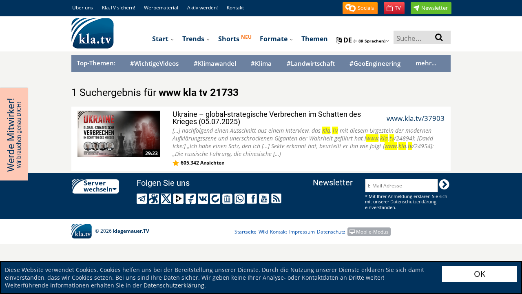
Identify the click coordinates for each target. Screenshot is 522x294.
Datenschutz (331, 231)
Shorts (235, 38)
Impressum (302, 231)
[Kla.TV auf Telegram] (143, 199)
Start (161, 38)
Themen (314, 38)
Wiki (263, 231)
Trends (194, 38)
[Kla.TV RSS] (277, 198)
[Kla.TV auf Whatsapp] (240, 199)
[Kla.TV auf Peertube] (179, 199)
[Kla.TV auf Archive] (228, 199)
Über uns (82, 7)
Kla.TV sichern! (118, 7)
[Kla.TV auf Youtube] (265, 199)
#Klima (261, 63)
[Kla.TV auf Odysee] (155, 199)
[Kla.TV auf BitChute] (216, 199)
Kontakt (235, 7)
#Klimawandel (215, 63)
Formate (274, 38)
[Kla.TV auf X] (167, 199)
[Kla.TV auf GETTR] (192, 199)
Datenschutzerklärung (174, 285)
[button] (360, 8)
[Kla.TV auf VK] (204, 199)
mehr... (426, 63)
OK (479, 273)
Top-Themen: (96, 63)
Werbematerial (161, 7)
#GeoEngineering (374, 63)
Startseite (245, 231)
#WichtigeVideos (154, 63)
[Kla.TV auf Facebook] (253, 199)
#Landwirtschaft (311, 63)
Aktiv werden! (202, 7)
